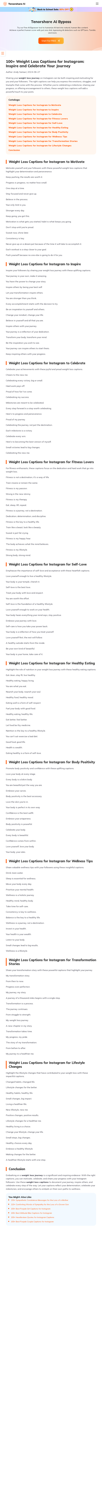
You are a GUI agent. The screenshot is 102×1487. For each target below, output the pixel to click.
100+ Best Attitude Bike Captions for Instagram (31, 1213)
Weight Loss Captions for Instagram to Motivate (34, 105)
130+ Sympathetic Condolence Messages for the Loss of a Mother (39, 1200)
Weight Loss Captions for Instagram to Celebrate (35, 114)
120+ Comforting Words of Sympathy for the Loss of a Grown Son (40, 1204)
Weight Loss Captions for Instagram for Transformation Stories (43, 141)
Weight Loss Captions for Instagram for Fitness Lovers (38, 118)
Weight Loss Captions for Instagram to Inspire (33, 109)
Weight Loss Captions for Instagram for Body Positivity (38, 132)
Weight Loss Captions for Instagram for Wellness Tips (37, 136)
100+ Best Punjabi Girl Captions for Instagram (30, 1209)
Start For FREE (49, 40)
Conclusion (14, 150)
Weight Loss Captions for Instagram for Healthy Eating (38, 127)
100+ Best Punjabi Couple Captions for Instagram (32, 1221)
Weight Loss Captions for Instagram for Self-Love (35, 123)
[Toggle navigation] (98, 3)
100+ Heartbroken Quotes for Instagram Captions (32, 1217)
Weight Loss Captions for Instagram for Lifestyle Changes (39, 145)
